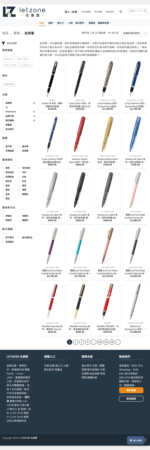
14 (99, 342)
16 (112, 342)
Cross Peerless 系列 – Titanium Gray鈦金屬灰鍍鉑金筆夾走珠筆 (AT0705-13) (107, 105)
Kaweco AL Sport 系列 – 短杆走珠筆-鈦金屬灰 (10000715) (107, 216)
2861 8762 (124, 377)
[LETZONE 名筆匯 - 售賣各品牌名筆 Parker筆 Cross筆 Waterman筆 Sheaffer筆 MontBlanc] (24, 11)
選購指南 (92, 377)
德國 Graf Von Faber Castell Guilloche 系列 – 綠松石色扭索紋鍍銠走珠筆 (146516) (80, 272)
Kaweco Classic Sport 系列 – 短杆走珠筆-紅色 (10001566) (80, 160)
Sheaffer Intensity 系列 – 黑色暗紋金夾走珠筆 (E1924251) (80, 328)
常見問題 (98, 11)
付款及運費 (86, 11)
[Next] (117, 342)
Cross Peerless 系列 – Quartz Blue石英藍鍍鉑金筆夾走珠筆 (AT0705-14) (135, 105)
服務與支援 (103, 22)
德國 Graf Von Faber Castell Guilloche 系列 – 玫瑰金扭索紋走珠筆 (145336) (108, 272)
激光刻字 (87, 365)
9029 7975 (137, 365)
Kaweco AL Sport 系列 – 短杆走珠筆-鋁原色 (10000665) (52, 216)
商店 (5, 33)
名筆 (41, 22)
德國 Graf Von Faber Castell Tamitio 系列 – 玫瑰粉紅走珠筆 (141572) (135, 216)
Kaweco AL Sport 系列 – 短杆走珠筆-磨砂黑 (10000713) (80, 216)
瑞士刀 (60, 22)
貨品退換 (17, 397)
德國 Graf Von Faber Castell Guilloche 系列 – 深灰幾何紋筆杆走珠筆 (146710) (135, 272)
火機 (70, 22)
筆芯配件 (79, 22)
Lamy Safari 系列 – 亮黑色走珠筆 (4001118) (80, 105)
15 (105, 342)
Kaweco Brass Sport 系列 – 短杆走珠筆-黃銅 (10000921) (107, 160)
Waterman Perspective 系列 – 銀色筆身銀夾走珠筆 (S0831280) (135, 328)
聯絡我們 (110, 11)
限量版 (92, 22)
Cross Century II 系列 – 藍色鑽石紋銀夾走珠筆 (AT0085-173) (52, 160)
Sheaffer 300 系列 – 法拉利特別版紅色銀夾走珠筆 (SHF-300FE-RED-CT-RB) (108, 328)
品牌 (50, 22)
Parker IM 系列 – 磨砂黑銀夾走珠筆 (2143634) (52, 105)
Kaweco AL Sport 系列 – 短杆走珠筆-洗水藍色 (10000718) (135, 160)
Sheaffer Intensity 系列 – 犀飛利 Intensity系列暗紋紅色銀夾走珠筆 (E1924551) (52, 328)
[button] (71, 11)
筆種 (16, 33)
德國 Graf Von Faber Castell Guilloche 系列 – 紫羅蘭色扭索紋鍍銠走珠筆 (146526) (52, 272)
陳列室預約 (93, 369)
